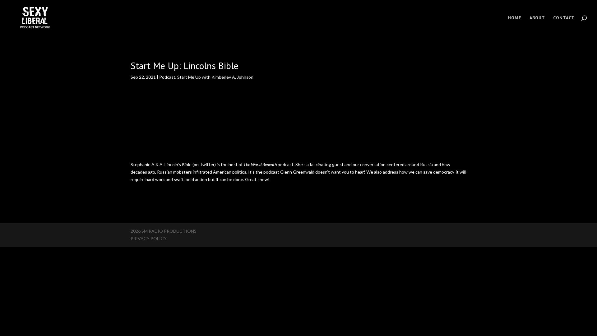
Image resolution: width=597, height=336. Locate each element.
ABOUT (537, 18)
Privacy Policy (149, 238)
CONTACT (564, 18)
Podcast (167, 77)
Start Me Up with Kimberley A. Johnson (215, 77)
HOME (514, 18)
